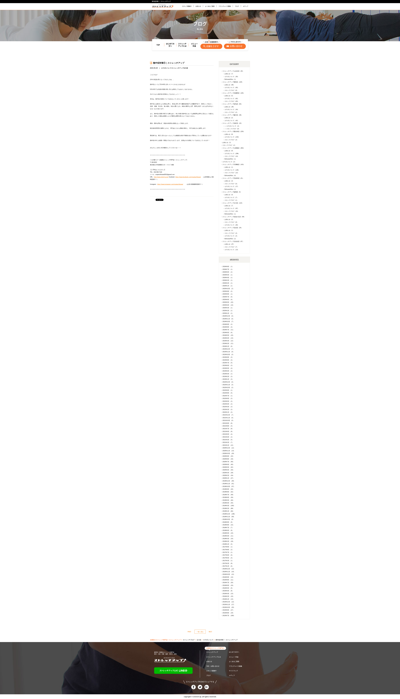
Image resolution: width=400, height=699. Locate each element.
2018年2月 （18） (228, 541)
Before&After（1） (231, 79)
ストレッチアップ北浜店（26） (232, 227)
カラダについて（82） (232, 98)
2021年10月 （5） (228, 420)
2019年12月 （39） (228, 481)
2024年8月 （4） (227, 327)
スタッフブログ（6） (231, 184)
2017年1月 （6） (227, 566)
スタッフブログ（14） (232, 156)
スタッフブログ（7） (231, 247)
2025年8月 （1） (227, 294)
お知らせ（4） (229, 181)
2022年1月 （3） (227, 412)
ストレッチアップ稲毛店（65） (232, 104)
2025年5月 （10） (228, 302)
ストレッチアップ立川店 (180, 68)
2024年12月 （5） (228, 316)
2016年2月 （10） (228, 596)
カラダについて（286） (232, 153)
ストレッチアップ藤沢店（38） (232, 115)
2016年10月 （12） (228, 574)
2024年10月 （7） (228, 321)
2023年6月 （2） (227, 365)
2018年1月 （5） (227, 544)
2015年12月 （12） (228, 602)
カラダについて (166, 68)
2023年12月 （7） (228, 349)
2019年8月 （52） (228, 492)
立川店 (199, 640)
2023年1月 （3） (227, 379)
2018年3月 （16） (228, 538)
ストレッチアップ (212, 652)
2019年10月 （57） (228, 486)
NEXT (210, 632)
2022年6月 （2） (227, 398)
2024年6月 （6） (227, 332)
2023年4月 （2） (227, 371)
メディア (245, 6)
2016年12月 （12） (228, 569)
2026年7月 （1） (227, 269)
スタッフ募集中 (186, 6)
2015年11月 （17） (228, 604)
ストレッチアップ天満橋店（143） (233, 164)
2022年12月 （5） (228, 382)
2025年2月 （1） (227, 310)
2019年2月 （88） (228, 508)
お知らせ (198, 6)
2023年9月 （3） (227, 357)
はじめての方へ (170, 45)
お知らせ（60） (230, 85)
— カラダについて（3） (232, 126)
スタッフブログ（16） (232, 211)
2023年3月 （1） (227, 374)
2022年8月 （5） (227, 393)
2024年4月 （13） (228, 338)
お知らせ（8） (229, 134)
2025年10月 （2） (228, 288)
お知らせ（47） (230, 244)
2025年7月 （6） (227, 297)
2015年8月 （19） (228, 613)
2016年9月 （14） (228, 577)
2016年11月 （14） (228, 571)
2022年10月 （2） (228, 387)
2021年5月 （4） (227, 434)
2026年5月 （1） (227, 275)
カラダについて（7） (231, 197)
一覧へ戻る (200, 632)
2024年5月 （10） (228, 335)
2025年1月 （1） (227, 313)
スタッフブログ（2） (231, 112)
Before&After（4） (231, 175)
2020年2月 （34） (228, 475)
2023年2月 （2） (227, 376)
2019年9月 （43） (228, 489)
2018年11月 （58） (228, 516)
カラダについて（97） (232, 208)
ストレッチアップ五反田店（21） (233, 178)
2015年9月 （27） (228, 610)
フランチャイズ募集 (225, 6)
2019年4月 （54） (228, 503)
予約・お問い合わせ (212, 666)
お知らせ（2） (229, 117)
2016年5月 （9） (227, 588)
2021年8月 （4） (227, 426)
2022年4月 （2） (227, 404)
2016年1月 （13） (228, 599)
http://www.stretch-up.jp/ (161, 177)
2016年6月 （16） (228, 585)
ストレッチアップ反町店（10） (232, 123)
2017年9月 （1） (227, 547)
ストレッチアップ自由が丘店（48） (233, 217)
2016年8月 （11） (228, 580)
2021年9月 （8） (227, 423)
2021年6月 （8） (227, 431)
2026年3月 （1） (227, 280)
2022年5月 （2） (227, 401)
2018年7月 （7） (227, 527)
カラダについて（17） (232, 186)
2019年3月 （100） (228, 505)
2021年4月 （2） (227, 437)
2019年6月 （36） (228, 497)
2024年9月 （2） (227, 324)
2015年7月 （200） (228, 615)
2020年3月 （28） (228, 472)
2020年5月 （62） (228, 467)
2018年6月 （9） (227, 530)
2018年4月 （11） (228, 536)
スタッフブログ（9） (231, 90)
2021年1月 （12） (228, 445)
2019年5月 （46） (228, 500)
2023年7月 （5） (227, 363)
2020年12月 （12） (228, 448)
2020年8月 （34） (228, 459)
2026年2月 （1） (227, 283)
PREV (189, 632)
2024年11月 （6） (228, 319)
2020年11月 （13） (228, 450)
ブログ (237, 6)
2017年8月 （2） (227, 549)
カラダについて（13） (232, 249)
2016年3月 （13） (228, 593)
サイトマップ (233, 671)
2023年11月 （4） (228, 351)
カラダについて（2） (229, 162)
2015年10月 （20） (228, 607)
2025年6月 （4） (227, 299)
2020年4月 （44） (228, 470)
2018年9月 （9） (227, 522)
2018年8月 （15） (228, 525)
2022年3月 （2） (227, 406)
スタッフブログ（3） (231, 140)
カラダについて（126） (232, 170)
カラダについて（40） (232, 225)
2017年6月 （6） (227, 555)
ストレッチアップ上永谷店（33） (233, 71)
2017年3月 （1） (227, 560)
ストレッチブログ (188, 640)
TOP (158, 45)
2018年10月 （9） (228, 519)
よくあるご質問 (209, 6)
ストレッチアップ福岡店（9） (232, 192)
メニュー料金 (194, 45)
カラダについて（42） (232, 120)
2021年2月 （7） (227, 442)
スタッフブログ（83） (232, 101)
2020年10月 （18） (228, 453)
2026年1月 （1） (227, 286)
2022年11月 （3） (228, 384)
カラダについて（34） (232, 109)
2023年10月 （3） (228, 354)
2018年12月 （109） (229, 514)
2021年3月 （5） (227, 439)
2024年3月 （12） (228, 341)
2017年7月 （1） (227, 552)
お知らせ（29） (230, 107)
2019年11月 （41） (228, 483)
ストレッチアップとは (182, 45)
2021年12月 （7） (228, 415)
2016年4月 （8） (227, 591)
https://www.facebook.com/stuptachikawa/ (188, 177)
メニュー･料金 (233, 657)
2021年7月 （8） (227, 428)
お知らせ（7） (229, 74)
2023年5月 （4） (227, 368)
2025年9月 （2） (227, 291)
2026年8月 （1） (227, 266)
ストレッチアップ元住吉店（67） (233, 241)
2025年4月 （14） (228, 305)
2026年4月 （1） (227, 277)
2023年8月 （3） (227, 360)
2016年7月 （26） (228, 582)
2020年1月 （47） (228, 478)
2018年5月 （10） (228, 533)
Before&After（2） (231, 238)
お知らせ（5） (229, 96)
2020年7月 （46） (228, 461)
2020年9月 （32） (228, 456)
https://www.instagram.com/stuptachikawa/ (170, 184)
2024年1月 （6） (227, 346)
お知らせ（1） (229, 167)
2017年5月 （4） (227, 558)
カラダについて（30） (232, 76)
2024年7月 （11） (228, 329)
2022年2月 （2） (227, 409)
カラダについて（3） (231, 236)
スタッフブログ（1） (231, 200)
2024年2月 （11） (228, 343)
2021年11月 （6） (228, 417)
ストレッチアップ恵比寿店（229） (233, 131)
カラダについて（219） (232, 137)
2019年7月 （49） (228, 494)
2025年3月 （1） (227, 308)
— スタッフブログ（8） (232, 129)
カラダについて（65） (232, 87)
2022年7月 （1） (227, 396)
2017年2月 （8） (227, 563)
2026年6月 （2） (227, 272)
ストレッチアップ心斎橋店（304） (233, 148)
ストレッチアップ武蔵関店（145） (233, 93)
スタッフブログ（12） (232, 172)
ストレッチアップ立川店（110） (232, 203)
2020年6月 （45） (228, 464)
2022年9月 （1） (227, 390)
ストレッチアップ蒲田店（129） (232, 82)
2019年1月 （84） (228, 511)
